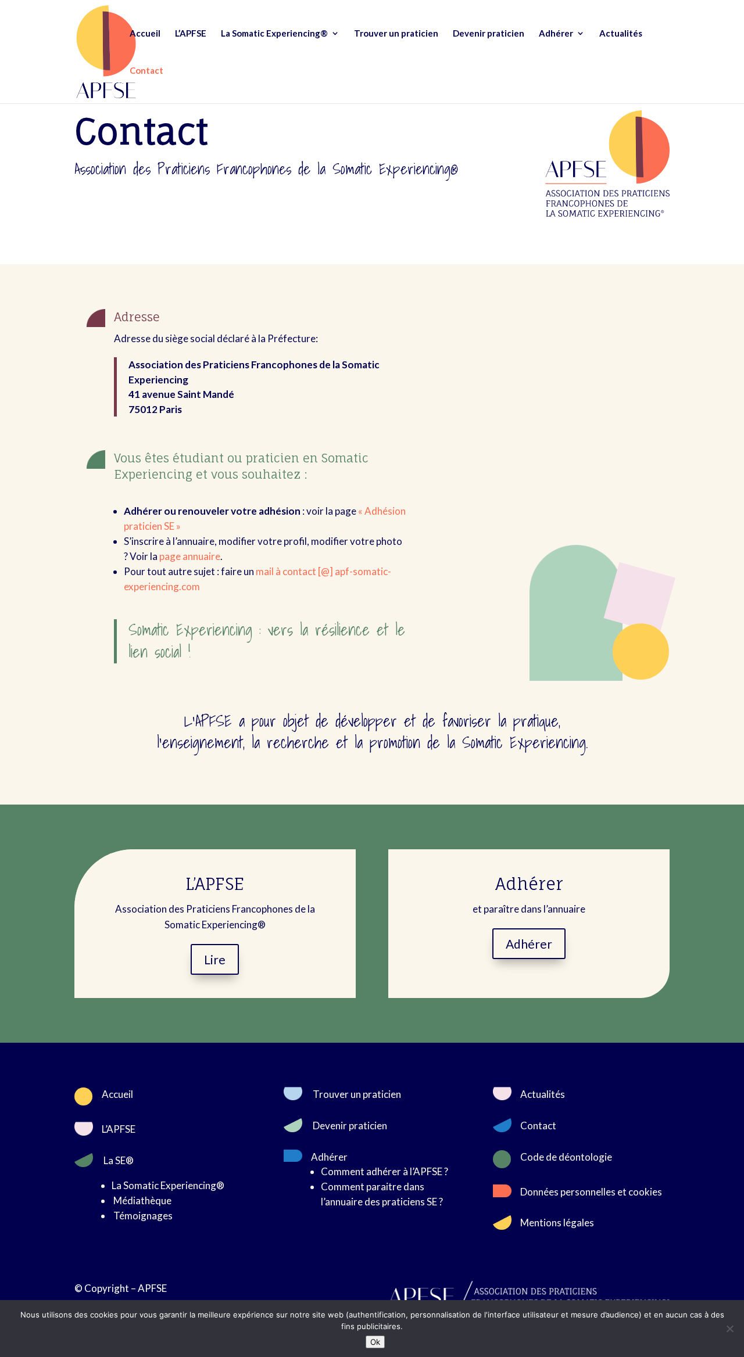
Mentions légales (557, 1222)
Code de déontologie (566, 1157)
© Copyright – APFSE (120, 1288)
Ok (375, 1342)
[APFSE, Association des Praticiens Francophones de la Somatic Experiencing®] (607, 213)
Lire (215, 959)
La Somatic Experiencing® (274, 33)
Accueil (145, 33)
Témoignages (143, 1215)
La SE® (118, 1160)
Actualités (620, 33)
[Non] (729, 1328)
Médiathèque (142, 1200)
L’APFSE (190, 33)
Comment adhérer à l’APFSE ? (384, 1171)
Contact (146, 71)
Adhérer (556, 33)
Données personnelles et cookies (591, 1192)
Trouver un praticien (396, 33)
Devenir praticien (488, 33)
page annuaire (189, 556)
